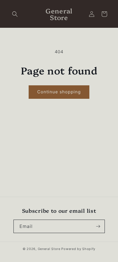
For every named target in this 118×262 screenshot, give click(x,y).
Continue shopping (59, 91)
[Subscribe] (98, 226)
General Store (49, 249)
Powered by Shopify (78, 249)
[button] (15, 14)
